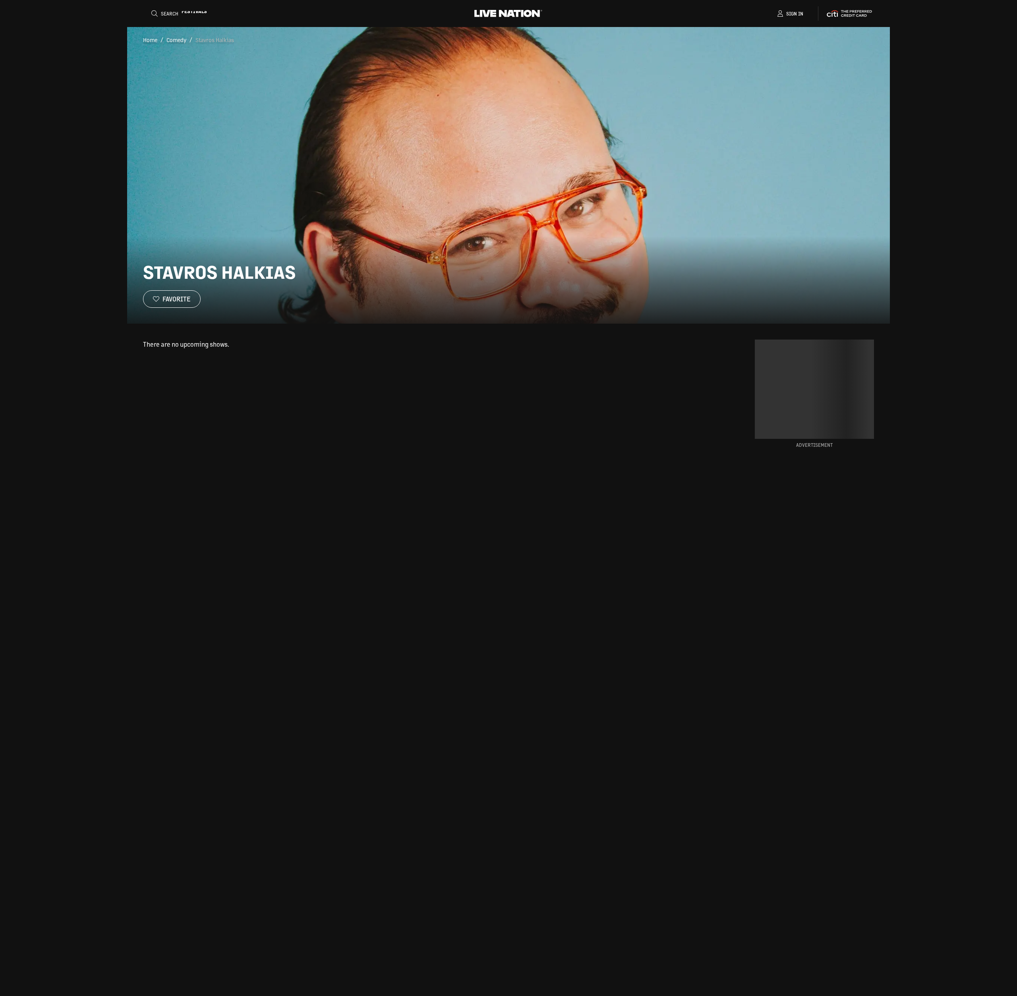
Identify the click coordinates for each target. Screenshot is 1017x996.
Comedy (176, 39)
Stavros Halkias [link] (214, 39)
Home (150, 39)
